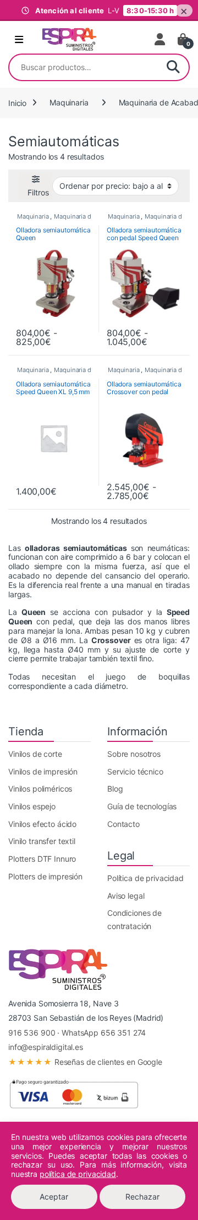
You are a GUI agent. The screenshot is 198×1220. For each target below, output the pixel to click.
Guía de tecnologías (142, 806)
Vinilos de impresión (43, 771)
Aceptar (54, 1196)
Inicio (17, 102)
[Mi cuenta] (161, 39)
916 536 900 (31, 1032)
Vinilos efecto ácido (42, 824)
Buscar (173, 67)
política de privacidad (78, 1174)
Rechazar (142, 1196)
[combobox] (83, 67)
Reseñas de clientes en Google (85, 1062)
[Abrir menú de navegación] (19, 40)
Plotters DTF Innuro (42, 858)
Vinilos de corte (35, 753)
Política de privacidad (145, 878)
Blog (115, 788)
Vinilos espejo (32, 806)
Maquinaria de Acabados (89, 216)
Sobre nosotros (134, 753)
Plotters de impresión (45, 876)
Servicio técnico (135, 771)
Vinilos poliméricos (40, 788)
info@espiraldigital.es (45, 1047)
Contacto (123, 824)
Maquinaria (69, 102)
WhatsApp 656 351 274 (104, 1032)
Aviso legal (125, 895)
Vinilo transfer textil (41, 841)
